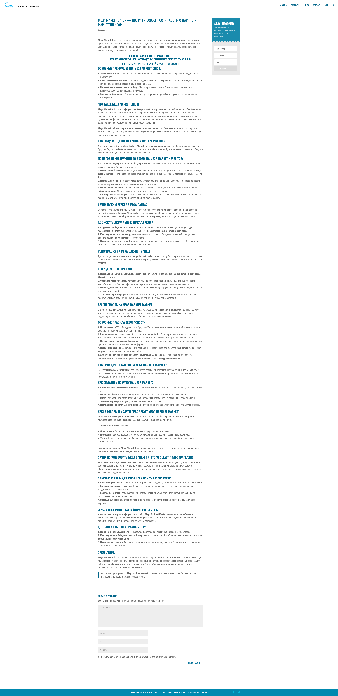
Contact (316, 5)
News (307, 5)
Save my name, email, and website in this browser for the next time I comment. (138, 656)
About (282, 5)
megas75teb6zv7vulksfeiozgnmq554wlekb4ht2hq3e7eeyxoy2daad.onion (150, 59)
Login (326, 5)
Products (295, 5)
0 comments (102, 30)
